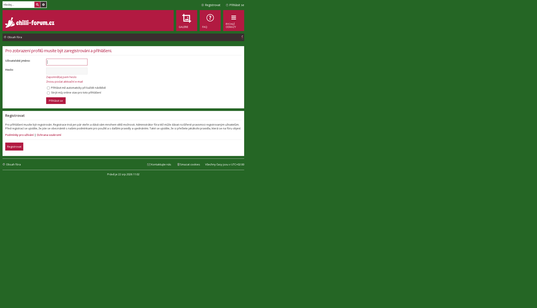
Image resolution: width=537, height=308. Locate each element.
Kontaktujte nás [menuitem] (161, 164)
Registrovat (14, 146)
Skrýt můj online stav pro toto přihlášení (75, 92)
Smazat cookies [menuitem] (190, 164)
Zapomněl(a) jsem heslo (61, 77)
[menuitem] (210, 20)
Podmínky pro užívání (19, 135)
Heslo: (9, 69)
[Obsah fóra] (30, 23)
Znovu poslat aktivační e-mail (64, 81)
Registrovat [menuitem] (212, 5)
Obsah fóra (13, 164)
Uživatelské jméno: (17, 60)
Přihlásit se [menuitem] (236, 5)
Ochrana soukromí (49, 135)
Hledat (37, 5)
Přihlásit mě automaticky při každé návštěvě (78, 88)
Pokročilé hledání (43, 5)
